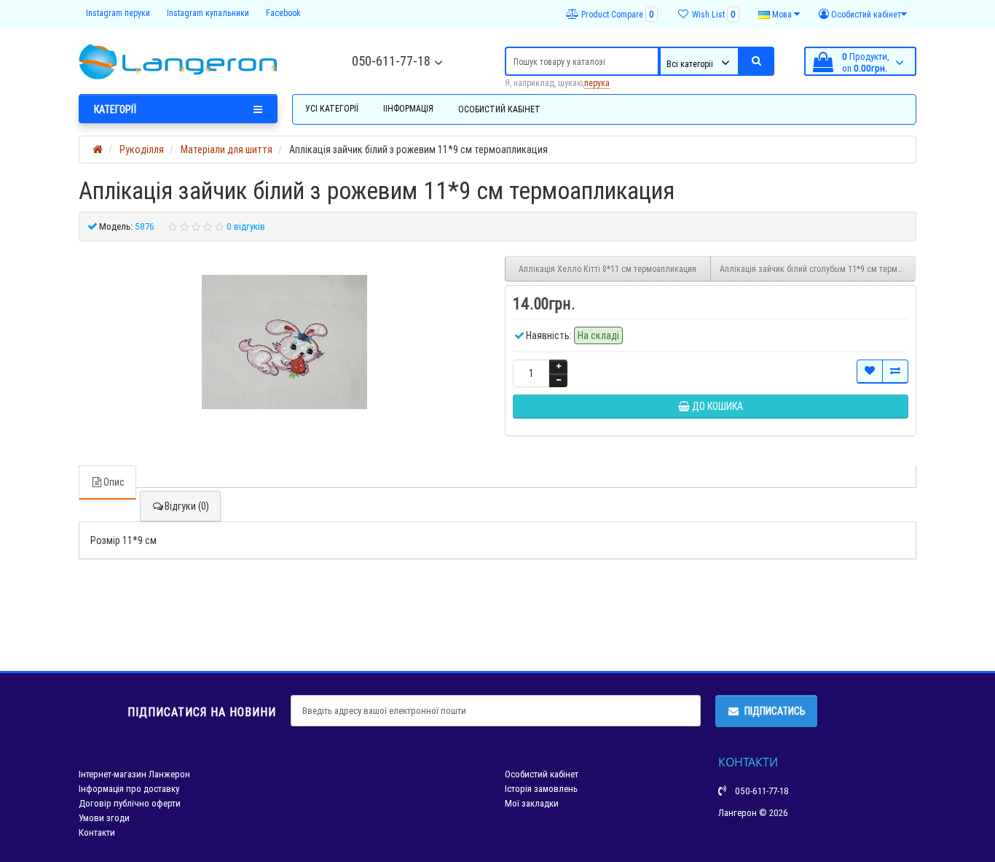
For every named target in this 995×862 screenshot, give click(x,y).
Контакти (97, 832)
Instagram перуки (118, 12)
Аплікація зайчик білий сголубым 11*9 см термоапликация (818, 268)
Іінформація (408, 108)
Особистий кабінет (499, 109)
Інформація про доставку (129, 789)
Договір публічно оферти (130, 803)
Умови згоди (104, 818)
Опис (114, 482)
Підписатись (775, 711)
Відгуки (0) (187, 506)
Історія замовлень (541, 789)
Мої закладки (532, 803)
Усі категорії (331, 108)
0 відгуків (246, 226)
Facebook (283, 12)
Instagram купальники (208, 12)
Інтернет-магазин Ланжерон (134, 774)
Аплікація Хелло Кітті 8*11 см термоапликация (607, 268)
